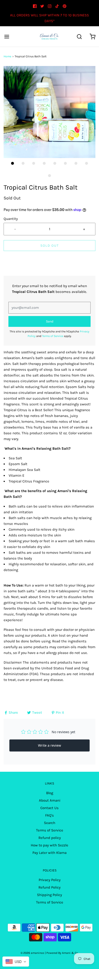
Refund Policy (49, 887)
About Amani (49, 800)
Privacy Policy (50, 880)
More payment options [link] (49, 273)
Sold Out (49, 246)
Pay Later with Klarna (49, 852)
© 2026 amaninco (32, 953)
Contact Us (49, 808)
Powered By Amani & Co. (62, 953)
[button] (49, 112)
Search (49, 823)
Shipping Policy (49, 895)
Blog (49, 793)
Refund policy (49, 838)
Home (7, 56)
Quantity (11, 219)
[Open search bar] (79, 36)
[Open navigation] (6, 36)
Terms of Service (52, 336)
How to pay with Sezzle (49, 845)
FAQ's (49, 815)
